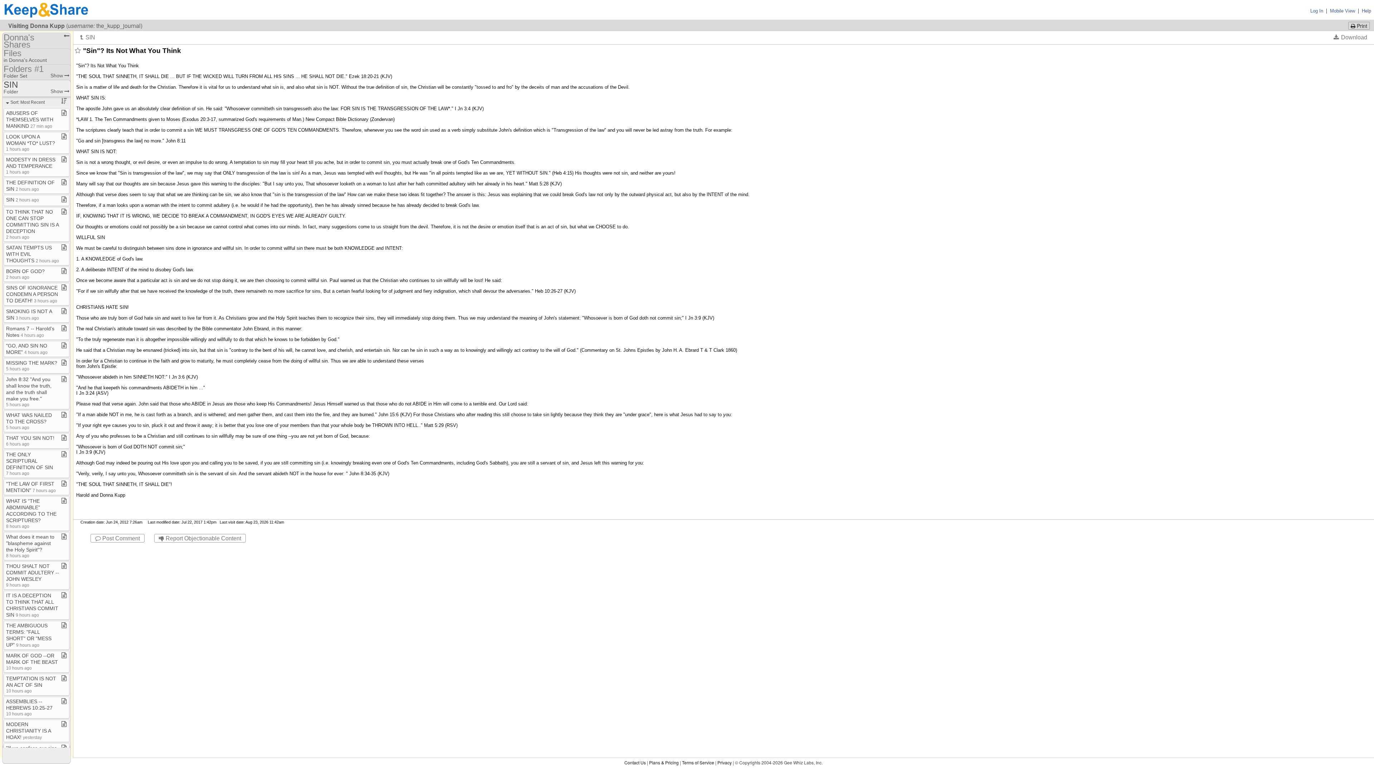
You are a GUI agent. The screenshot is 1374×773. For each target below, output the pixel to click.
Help (1366, 11)
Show (57, 75)
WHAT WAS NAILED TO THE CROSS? (29, 421)
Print (1361, 25)
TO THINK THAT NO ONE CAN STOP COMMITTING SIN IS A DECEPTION (32, 224)
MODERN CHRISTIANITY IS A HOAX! (28, 730)
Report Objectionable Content (202, 538)
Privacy (724, 762)
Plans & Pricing (664, 762)
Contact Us (635, 762)
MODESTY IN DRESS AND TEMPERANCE (30, 165)
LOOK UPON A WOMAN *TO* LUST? (30, 142)
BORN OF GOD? (25, 273)
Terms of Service (698, 762)
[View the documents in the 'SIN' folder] (87, 37)
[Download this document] (1350, 37)
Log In (1316, 11)
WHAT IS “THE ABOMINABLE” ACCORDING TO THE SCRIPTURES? (31, 513)
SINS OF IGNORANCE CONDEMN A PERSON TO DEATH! (32, 294)
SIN (22, 200)
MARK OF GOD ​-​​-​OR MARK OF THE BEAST (32, 661)
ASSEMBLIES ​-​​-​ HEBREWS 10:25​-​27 (29, 707)
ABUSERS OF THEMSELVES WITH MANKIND (29, 119)
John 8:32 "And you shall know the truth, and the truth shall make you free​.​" (29, 391)
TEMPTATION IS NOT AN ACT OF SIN (31, 684)
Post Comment (120, 538)
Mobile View (1342, 11)
